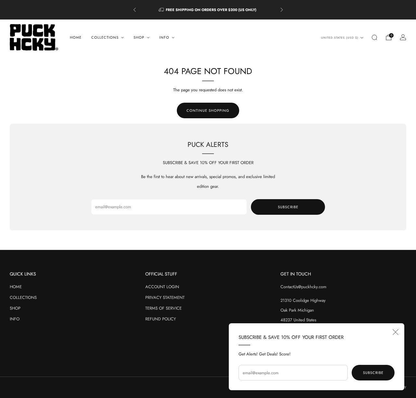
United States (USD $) (339, 38)
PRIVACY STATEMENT (165, 297)
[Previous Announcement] (134, 10)
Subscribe (373, 372)
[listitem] (208, 10)
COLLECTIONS (23, 297)
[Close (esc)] (395, 332)
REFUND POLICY (160, 319)
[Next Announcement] (282, 10)
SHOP (15, 308)
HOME (76, 37)
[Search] (374, 37)
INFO (15, 319)
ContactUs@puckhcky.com (303, 287)
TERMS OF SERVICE (163, 308)
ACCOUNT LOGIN (162, 287)
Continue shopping (208, 110)
